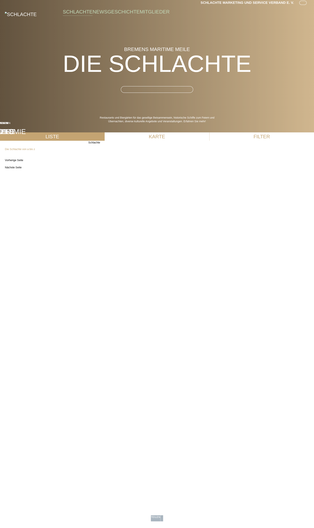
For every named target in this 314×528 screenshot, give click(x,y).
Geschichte (123, 11)
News (100, 11)
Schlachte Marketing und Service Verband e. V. (247, 3)
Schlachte (78, 11)
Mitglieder (155, 11)
